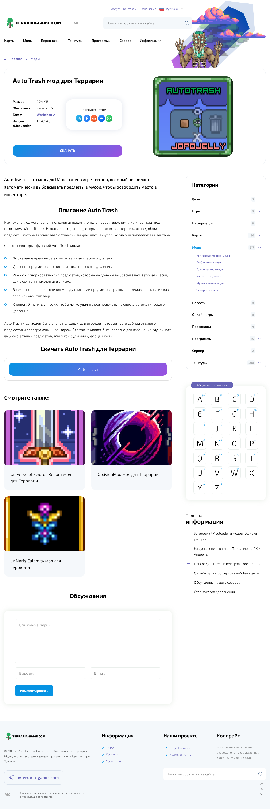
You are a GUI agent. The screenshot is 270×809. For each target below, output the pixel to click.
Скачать (67, 150)
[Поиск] (186, 23)
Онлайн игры (203, 314)
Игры (196, 211)
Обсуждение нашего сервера (217, 582)
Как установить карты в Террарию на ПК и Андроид (227, 551)
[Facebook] (87, 118)
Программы (101, 40)
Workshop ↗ (46, 114)
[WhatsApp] (109, 118)
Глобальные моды (208, 262)
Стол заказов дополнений (214, 592)
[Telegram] (79, 118)
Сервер (125, 40)
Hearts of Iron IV (180, 754)
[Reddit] (94, 118)
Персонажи (50, 40)
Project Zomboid (180, 748)
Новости (199, 303)
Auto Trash (88, 369)
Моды (27, 40)
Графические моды (209, 269)
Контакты (129, 9)
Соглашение (148, 9)
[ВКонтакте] (76, 23)
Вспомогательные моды (213, 255)
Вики (196, 199)
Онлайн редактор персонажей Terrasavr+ (226, 573)
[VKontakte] (101, 118)
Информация (150, 40)
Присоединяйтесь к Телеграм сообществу (227, 564)
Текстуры (75, 40)
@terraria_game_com (38, 777)
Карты (9, 40)
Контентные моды (208, 276)
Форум (115, 9)
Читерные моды (207, 290)
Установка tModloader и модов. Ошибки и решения (227, 536)
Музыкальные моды (210, 283)
